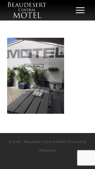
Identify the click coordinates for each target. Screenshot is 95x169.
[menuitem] (80, 10)
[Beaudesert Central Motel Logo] (39, 10)
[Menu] (80, 10)
